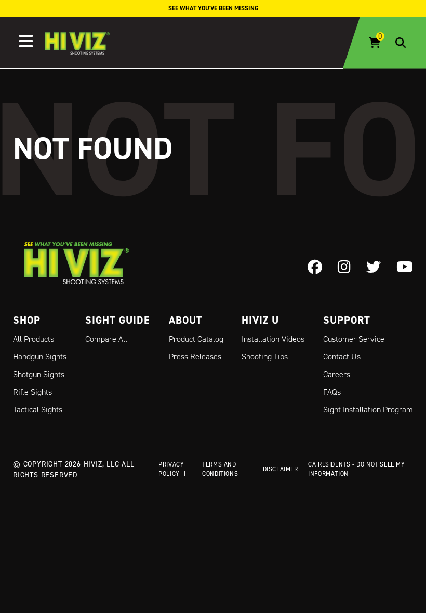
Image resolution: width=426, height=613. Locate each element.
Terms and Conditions (220, 468)
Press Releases (195, 357)
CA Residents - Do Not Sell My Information (356, 468)
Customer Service (353, 339)
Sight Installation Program (368, 410)
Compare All (106, 339)
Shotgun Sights (38, 374)
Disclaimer (280, 469)
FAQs (332, 392)
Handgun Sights (39, 357)
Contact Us (342, 357)
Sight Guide (117, 320)
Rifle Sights (32, 392)
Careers (336, 374)
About (186, 320)
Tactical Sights (37, 410)
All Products (33, 339)
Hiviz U (260, 320)
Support (346, 320)
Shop (27, 320)
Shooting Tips (265, 357)
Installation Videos (273, 339)
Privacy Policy (171, 468)
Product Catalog (196, 339)
